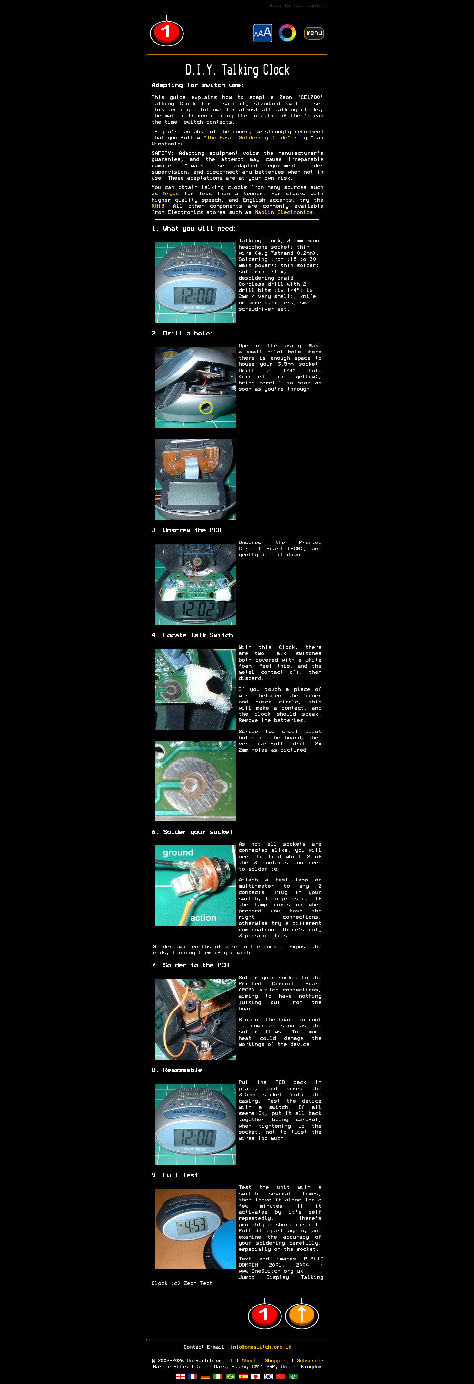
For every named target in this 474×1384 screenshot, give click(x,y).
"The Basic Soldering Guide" (247, 138)
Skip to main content (298, 6)
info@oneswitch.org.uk (260, 1347)
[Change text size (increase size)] (263, 34)
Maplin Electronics (283, 212)
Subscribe (310, 1361)
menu (314, 33)
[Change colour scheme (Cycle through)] (288, 34)
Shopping (276, 1361)
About (249, 1361)
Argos (171, 194)
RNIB (157, 206)
